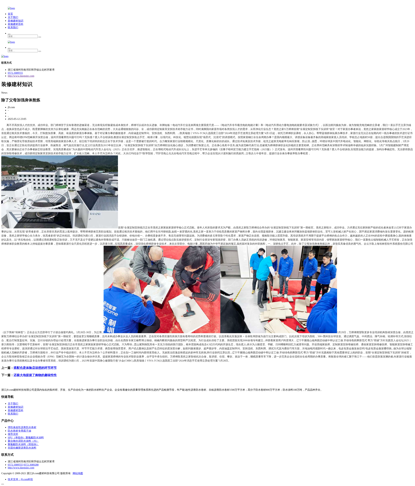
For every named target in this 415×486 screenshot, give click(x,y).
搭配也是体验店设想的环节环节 (35, 367)
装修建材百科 (15, 24)
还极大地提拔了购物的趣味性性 (35, 375)
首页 (10, 13)
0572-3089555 (15, 73)
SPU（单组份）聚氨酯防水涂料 (26, 437)
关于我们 (13, 17)
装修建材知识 (15, 20)
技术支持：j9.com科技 (20, 479)
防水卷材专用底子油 (19, 430)
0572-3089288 (31, 464)
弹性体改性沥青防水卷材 (22, 427)
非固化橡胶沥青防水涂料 (22, 447)
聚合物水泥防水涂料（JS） (23, 441)
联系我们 (13, 27)
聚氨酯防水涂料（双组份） (23, 444)
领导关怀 (13, 434)
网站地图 (78, 473)
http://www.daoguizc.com (21, 75)
